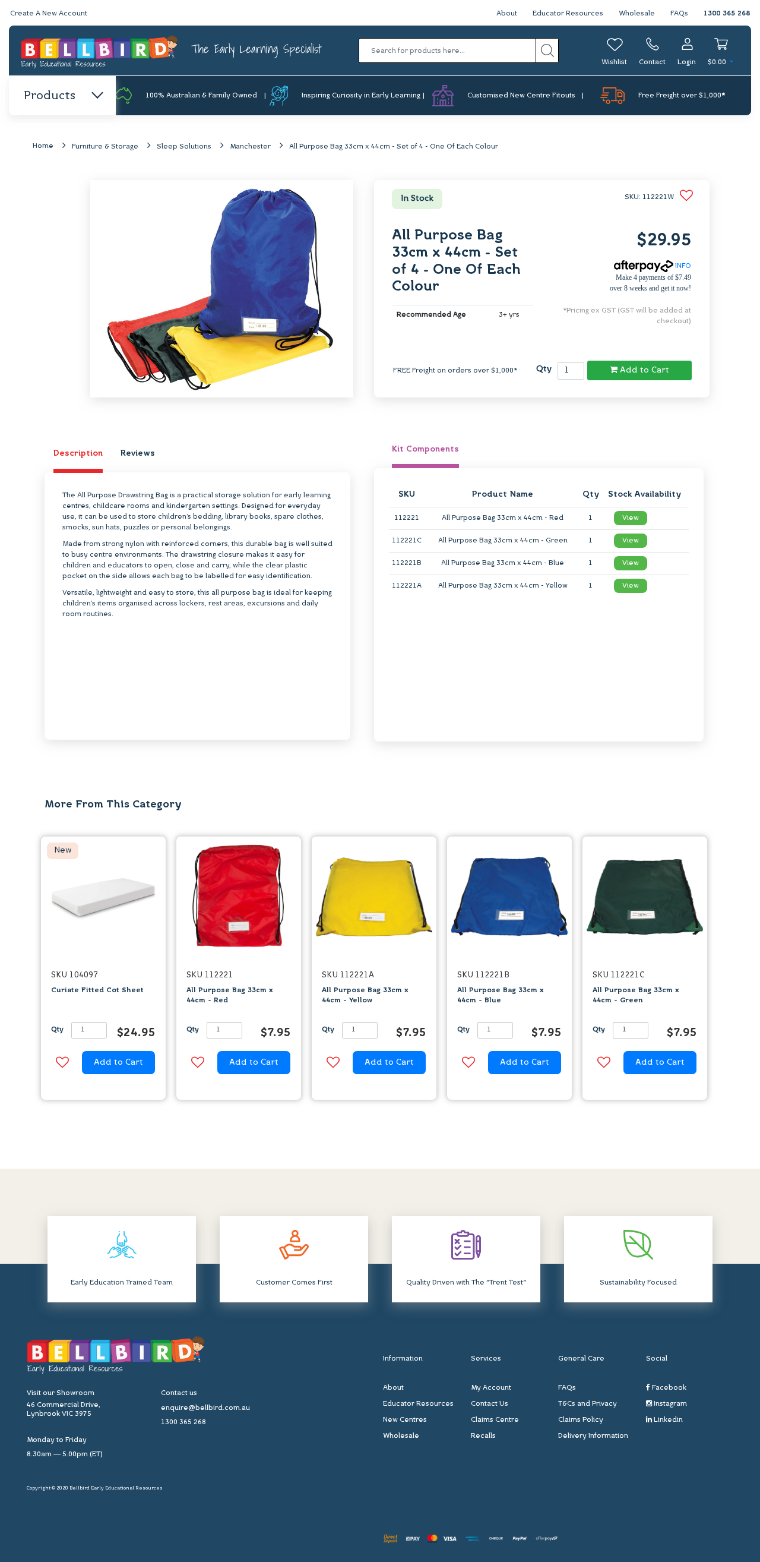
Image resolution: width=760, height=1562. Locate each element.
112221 (406, 518)
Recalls (483, 1436)
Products (49, 96)
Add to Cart (643, 370)
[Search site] (547, 50)
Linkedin (667, 1420)
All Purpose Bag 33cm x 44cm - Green (503, 540)
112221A (407, 585)
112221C (407, 540)
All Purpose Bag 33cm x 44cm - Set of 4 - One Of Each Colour (393, 146)
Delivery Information (593, 1436)
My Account (491, 1387)
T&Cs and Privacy (587, 1404)
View (630, 518)
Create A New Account (48, 13)
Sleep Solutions (184, 146)
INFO (682, 266)
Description (78, 453)
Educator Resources (568, 13)
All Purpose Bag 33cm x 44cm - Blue (502, 563)
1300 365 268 (727, 13)
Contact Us (489, 1404)
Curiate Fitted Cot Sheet (97, 990)
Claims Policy (580, 1420)
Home (43, 146)
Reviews (138, 453)
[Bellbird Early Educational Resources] (100, 51)
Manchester (250, 146)
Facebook (668, 1387)
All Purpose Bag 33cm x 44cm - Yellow (503, 585)
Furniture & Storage (105, 146)
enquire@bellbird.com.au (205, 1408)
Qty (544, 369)
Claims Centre (495, 1420)
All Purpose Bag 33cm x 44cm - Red (502, 518)
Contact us (179, 1393)
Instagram (669, 1404)
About (506, 13)
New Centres (405, 1420)
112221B (407, 563)
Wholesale (637, 13)
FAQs (679, 13)
